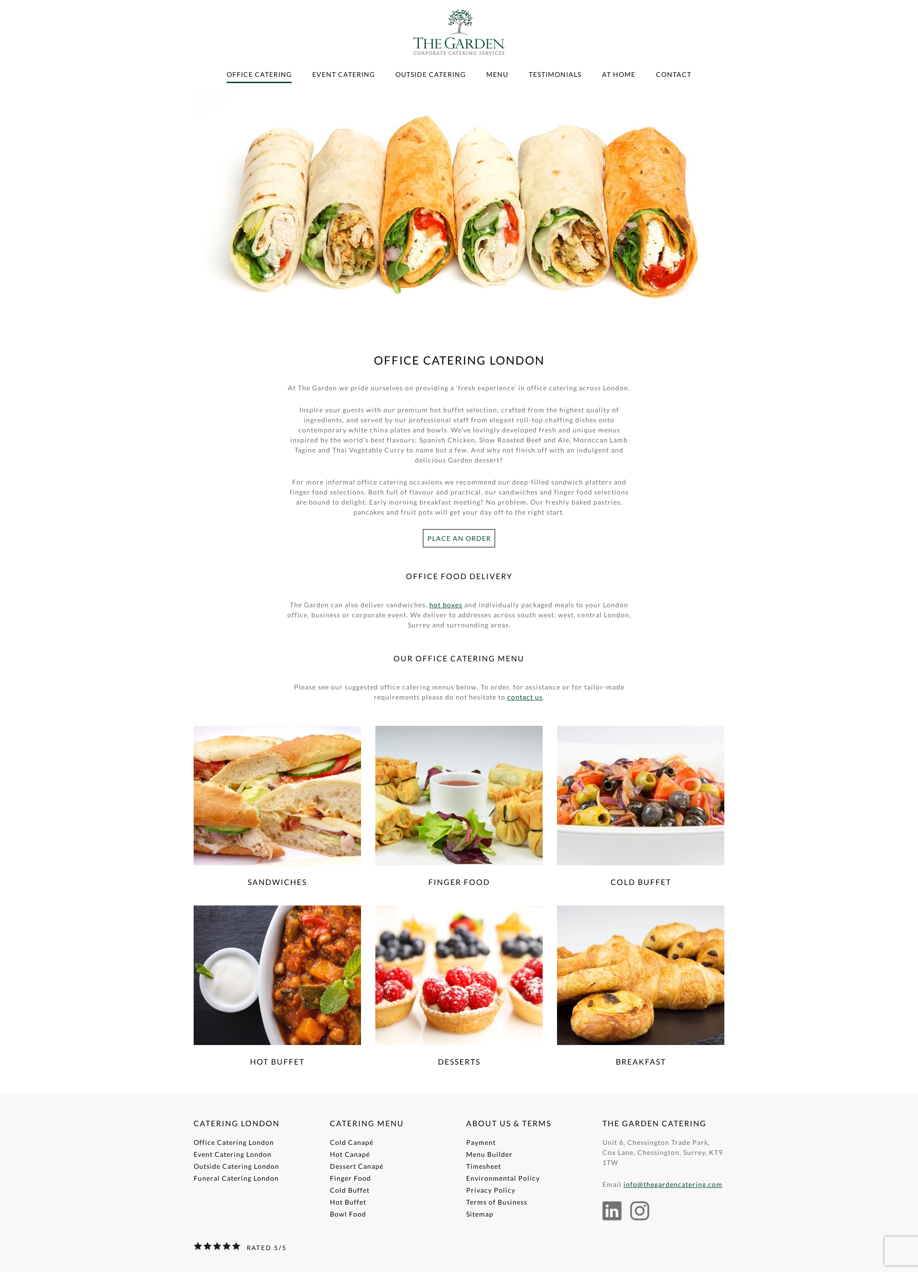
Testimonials (555, 74)
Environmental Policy (503, 1178)
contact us (525, 697)
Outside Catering (430, 74)
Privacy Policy (490, 1190)
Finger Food (350, 1178)
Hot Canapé (350, 1154)
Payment (481, 1142)
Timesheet (483, 1166)
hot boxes (445, 605)
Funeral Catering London (236, 1178)
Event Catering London (233, 1154)
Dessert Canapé (356, 1166)
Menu (497, 74)
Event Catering (343, 74)
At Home (618, 74)
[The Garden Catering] (459, 66)
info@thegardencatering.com (672, 1184)
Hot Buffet (348, 1202)
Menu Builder (489, 1154)
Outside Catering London (236, 1166)
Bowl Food (348, 1214)
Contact (673, 74)
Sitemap (479, 1214)
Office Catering (259, 74)
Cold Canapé (351, 1142)
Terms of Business (496, 1202)
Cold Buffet (350, 1190)
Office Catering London (234, 1142)
